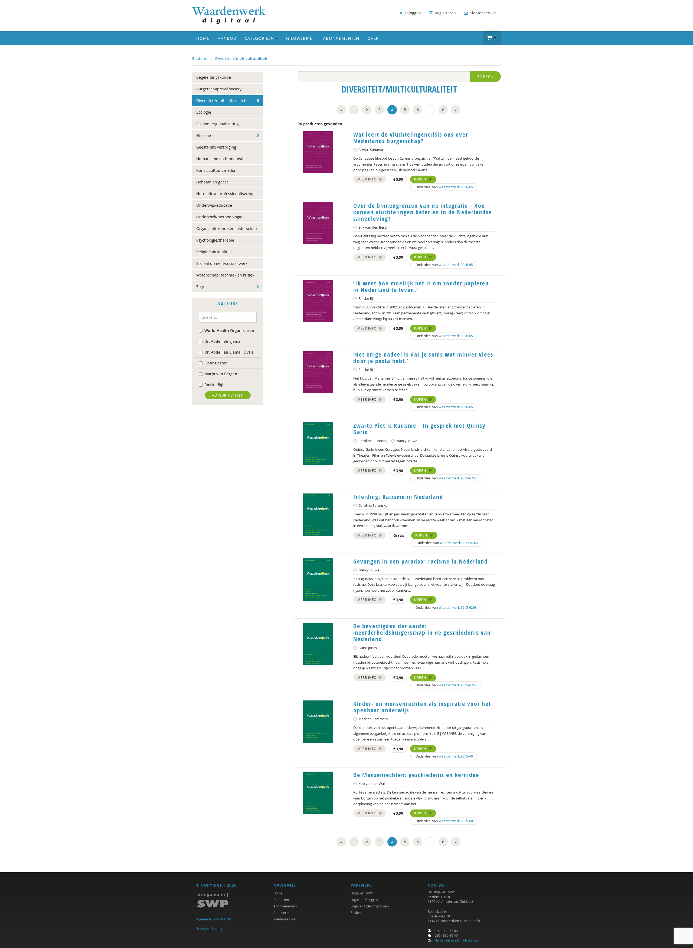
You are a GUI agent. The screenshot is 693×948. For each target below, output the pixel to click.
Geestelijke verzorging (216, 147)
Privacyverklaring (209, 928)
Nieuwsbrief (300, 38)
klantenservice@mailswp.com (456, 940)
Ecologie (203, 112)
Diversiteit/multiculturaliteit (241, 58)
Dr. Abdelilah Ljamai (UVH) (228, 352)
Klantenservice (482, 12)
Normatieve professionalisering (224, 193)
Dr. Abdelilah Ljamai (222, 341)
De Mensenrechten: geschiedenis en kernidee (416, 775)
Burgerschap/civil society (218, 88)
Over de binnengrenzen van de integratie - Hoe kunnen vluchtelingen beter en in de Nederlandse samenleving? (422, 212)
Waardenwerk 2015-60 (456, 756)
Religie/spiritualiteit (214, 251)
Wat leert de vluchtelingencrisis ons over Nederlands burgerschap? (410, 137)
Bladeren (200, 58)
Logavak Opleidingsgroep (370, 906)
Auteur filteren (228, 395)
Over (373, 38)
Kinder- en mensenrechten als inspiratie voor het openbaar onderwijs (422, 707)
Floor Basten (216, 363)
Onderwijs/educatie (214, 205)
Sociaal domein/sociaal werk (221, 263)
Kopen (420, 179)
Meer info (367, 179)
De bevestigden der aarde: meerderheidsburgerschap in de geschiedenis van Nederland (422, 632)
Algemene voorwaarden (214, 919)
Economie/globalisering (217, 123)
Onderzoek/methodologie (219, 216)
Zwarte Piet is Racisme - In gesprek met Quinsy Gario (419, 429)
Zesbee (356, 912)
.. (430, 109)
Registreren (445, 12)
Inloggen (412, 12)
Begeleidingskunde (213, 77)
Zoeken (485, 76)
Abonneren (281, 912)
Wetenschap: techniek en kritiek (225, 275)
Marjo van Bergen (220, 373)
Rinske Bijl (213, 384)
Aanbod (227, 38)
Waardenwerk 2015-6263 (458, 478)
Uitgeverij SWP (362, 893)
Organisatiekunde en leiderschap (226, 228)
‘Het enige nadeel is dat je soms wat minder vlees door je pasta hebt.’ (423, 357)
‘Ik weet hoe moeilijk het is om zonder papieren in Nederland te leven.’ (421, 286)
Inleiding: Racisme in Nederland (398, 497)
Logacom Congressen (367, 899)
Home (203, 38)
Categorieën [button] (260, 38)
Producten (281, 899)
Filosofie (203, 135)
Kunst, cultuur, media (215, 170)
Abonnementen (341, 38)
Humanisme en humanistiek (221, 158)
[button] (492, 38)
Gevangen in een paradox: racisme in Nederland (420, 561)
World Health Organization (229, 330)
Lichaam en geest (212, 182)
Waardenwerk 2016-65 (456, 187)
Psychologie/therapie (215, 240)
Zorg (200, 286)
